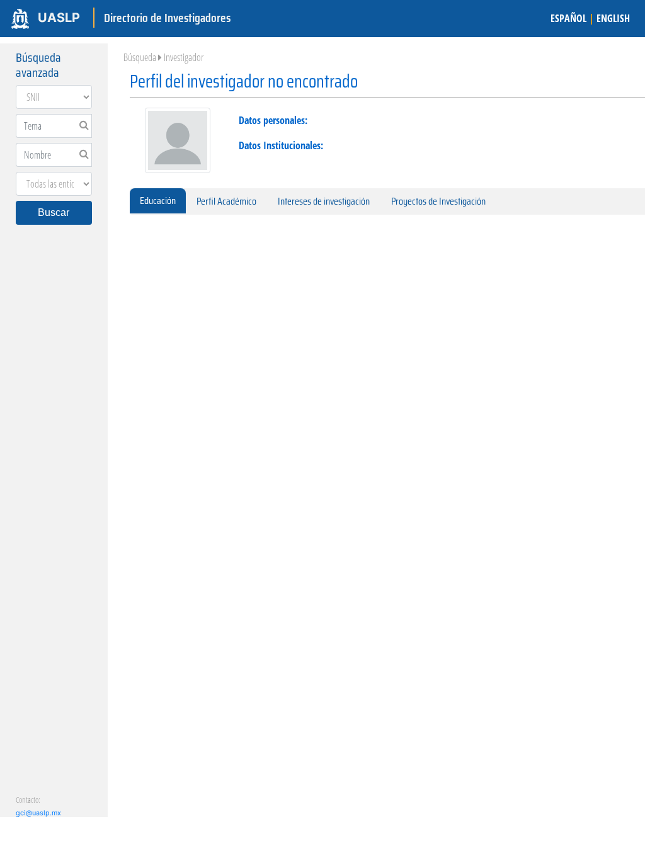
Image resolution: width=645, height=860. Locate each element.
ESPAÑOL (568, 18)
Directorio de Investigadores (167, 18)
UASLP (59, 17)
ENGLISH (613, 18)
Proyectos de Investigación (438, 201)
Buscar (53, 212)
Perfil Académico (226, 201)
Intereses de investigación (324, 201)
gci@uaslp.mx (38, 813)
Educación (158, 200)
